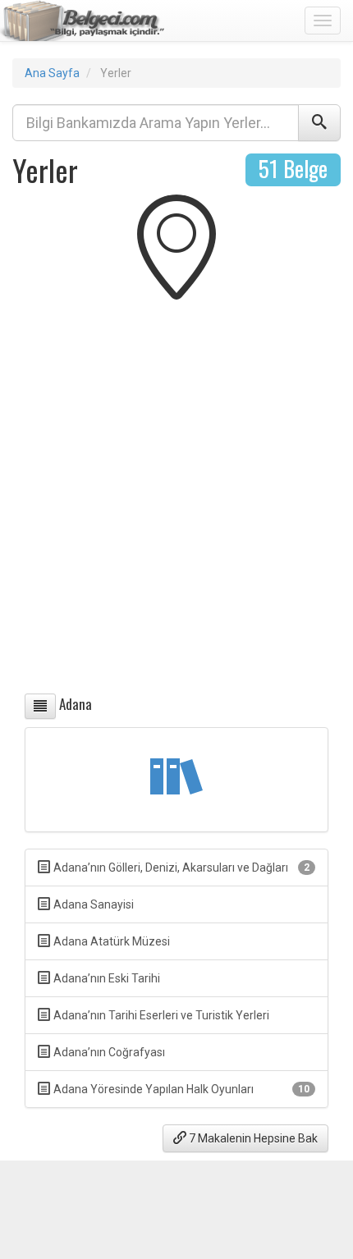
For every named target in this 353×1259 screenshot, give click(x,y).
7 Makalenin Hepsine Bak (252, 1138)
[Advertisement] (176, 500)
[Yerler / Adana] (40, 706)
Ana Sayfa (52, 73)
